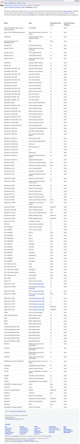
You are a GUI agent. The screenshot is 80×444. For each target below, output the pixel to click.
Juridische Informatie (9, 432)
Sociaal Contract (8, 428)
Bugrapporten (52, 430)
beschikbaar (48, 436)
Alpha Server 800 (39, 284)
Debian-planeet (67, 432)
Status (23, 7)
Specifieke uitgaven (24, 430)
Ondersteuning (52, 426)
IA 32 (47, 13)
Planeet (19, 3)
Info (6, 426)
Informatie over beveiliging (54, 429)
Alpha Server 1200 (39, 298)
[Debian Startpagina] (2, 3)
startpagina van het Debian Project (18, 411)
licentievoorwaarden (29, 439)
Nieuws (36, 426)
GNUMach (31, 13)
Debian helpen (8, 433)
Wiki (24, 3)
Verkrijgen (22, 426)
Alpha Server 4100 (39, 304)
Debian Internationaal (53, 428)
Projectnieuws (37, 428)
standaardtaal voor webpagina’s (13, 419)
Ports (6, 7)
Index (65, 426)
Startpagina (7, 424)
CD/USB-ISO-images (24, 429)
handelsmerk (19, 441)
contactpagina (15, 436)
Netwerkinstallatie (23, 428)
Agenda (36, 429)
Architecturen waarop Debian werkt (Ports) (14, 5)
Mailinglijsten (52, 432)
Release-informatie (38, 432)
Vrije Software (8, 430)
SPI (16, 439)
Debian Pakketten (23, 432)
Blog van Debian (67, 429)
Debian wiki (36, 433)
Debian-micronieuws (68, 430)
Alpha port (26, 5)
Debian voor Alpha (14, 7)
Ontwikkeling (22, 433)
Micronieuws (12, 3)
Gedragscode (8, 429)
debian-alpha (67, 11)
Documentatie (37, 430)
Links (35, 7)
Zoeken (65, 428)
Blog (6, 3)
